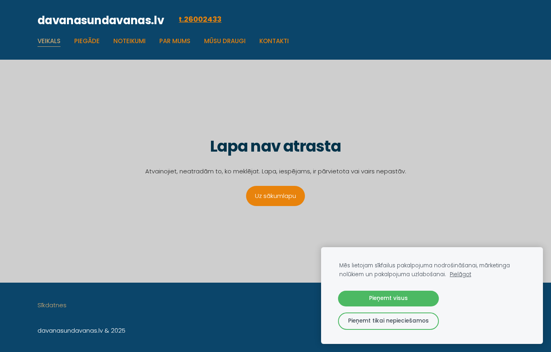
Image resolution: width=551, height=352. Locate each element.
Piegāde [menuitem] (87, 41)
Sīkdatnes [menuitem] (52, 305)
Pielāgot (460, 274)
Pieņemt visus (388, 298)
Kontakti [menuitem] (274, 41)
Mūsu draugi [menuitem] (225, 41)
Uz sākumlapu (275, 196)
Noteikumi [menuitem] (129, 41)
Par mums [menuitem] (174, 41)
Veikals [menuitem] (49, 41)
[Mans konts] (505, 19)
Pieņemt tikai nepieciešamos (388, 321)
